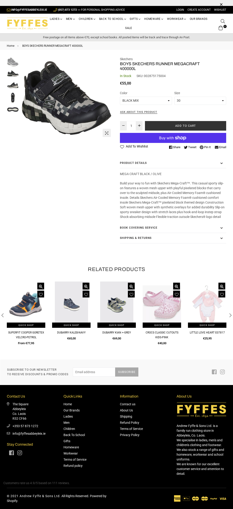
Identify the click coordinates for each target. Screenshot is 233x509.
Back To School (111, 19)
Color (123, 93)
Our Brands (199, 19)
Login (180, 9)
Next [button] (107, 98)
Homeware (152, 19)
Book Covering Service (138, 227)
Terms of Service (74, 459)
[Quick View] (40, 286)
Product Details (133, 163)
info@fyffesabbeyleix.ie (29, 433)
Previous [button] (25, 98)
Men (69, 19)
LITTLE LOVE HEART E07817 (207, 332)
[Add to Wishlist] (40, 294)
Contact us (127, 404)
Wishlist (220, 9)
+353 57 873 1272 (25, 426)
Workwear (175, 19)
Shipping (126, 416)
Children (86, 19)
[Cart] (221, 27)
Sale (128, 28)
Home (10, 45)
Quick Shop (26, 325)
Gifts (134, 19)
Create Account (199, 9)
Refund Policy (129, 422)
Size (177, 93)
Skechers (126, 59)
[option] (66, 98)
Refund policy (73, 466)
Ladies (55, 19)
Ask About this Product (138, 112)
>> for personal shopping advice (91, 9)
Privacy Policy (129, 435)
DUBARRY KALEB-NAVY (71, 332)
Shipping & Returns (136, 238)
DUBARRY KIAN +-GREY (116, 332)
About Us (126, 410)
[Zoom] (107, 133)
